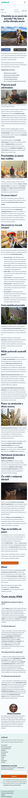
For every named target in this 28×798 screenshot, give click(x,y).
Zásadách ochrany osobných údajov (12, 785)
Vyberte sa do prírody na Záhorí (9, 563)
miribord (5, 2)
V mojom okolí (4, 752)
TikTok (2, 757)
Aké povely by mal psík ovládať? (11, 75)
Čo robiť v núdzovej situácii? (10, 79)
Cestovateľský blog (5, 748)
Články (2, 9)
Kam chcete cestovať (6, 746)
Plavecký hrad (17, 545)
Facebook (3, 753)
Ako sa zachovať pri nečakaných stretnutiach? (15, 81)
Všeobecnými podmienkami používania (12, 768)
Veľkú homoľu (22, 543)
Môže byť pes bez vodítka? (10, 73)
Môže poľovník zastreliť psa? (11, 77)
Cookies (3, 794)
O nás (2, 759)
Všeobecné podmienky (6, 796)
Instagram (3, 755)
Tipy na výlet (4, 745)
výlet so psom (15, 129)
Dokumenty (4, 760)
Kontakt (3, 762)
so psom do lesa (18, 570)
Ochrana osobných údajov (7, 793)
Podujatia (3, 750)
